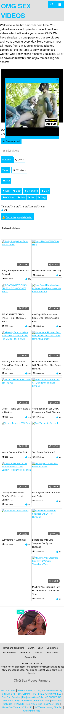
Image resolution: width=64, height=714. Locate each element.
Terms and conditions (13, 647)
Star (32, 197)
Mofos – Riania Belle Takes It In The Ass (16, 411)
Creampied (32, 191)
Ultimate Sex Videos (10, 707)
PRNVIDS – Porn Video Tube (28, 703)
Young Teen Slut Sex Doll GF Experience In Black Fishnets (46, 411)
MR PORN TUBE (53, 697)
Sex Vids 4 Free (51, 703)
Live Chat (38, 652)
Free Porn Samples (11, 697)
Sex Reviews (9, 652)
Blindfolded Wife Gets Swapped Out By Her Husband (42, 543)
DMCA (31, 647)
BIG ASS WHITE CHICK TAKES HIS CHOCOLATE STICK (14, 318)
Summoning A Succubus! (14, 540)
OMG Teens (7, 700)
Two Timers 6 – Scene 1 (43, 452)
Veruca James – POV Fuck (14, 452)
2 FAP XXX (24, 652)
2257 (40, 647)
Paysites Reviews (23, 700)
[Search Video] (52, 4)
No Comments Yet (11, 141)
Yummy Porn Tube (31, 710)
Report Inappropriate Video (19, 217)
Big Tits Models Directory (50, 690)
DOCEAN (9, 197)
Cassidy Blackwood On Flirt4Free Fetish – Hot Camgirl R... (13, 496)
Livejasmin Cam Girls (32, 697)
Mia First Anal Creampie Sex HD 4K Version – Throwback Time (46, 590)
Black (18, 191)
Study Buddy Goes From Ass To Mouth (15, 272)
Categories (52, 647)
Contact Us (30, 657)
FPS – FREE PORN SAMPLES (46, 693)
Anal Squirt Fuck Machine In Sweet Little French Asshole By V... (45, 318)
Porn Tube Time (41, 700)
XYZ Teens (39, 707)
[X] (58, 79)
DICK (46, 191)
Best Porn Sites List (26, 690)
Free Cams (52, 652)
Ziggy (43, 197)
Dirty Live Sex (8, 693)
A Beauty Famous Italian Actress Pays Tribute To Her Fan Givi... (15, 365)
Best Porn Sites (8, 690)
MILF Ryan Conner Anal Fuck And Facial (46, 494)
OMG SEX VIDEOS (16, 10)
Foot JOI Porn (23, 693)
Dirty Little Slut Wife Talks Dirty (46, 270)
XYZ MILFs (27, 707)
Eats (22, 197)
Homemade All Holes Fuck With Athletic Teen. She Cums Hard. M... (46, 365)
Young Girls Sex (54, 707)
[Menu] (60, 4)
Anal (7, 180)
